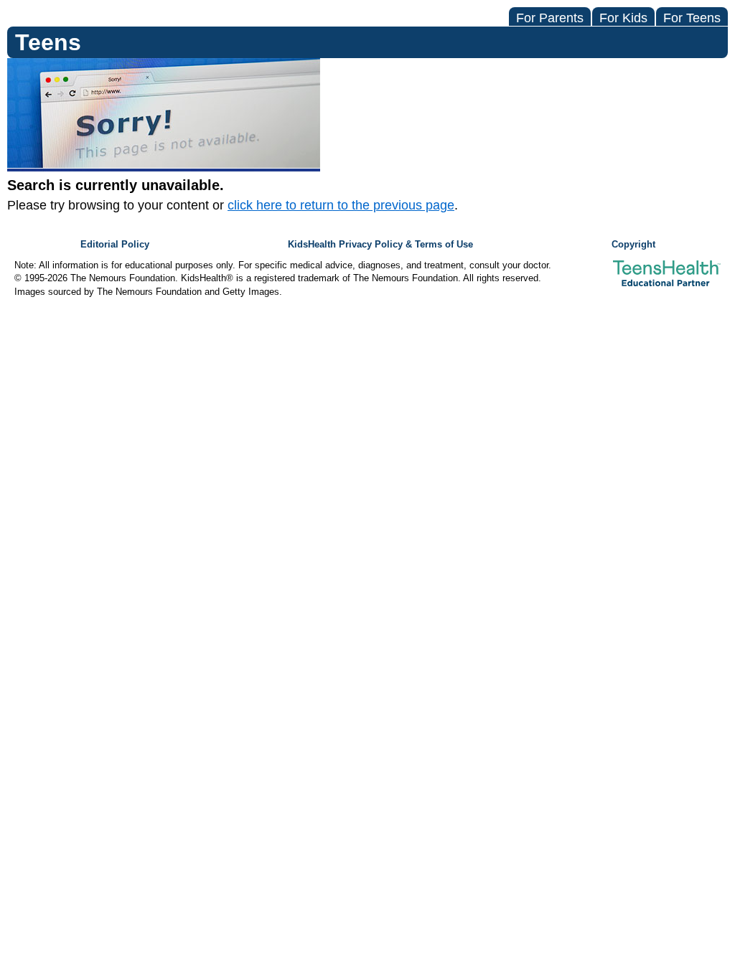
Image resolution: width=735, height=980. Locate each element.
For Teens (692, 18)
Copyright (633, 245)
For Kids (623, 18)
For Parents (550, 18)
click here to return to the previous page (341, 205)
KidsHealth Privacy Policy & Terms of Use (380, 245)
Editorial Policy (114, 245)
